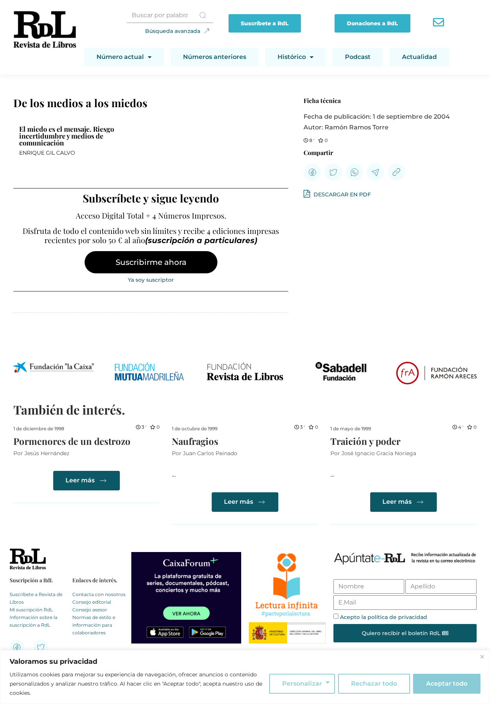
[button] (312, 172)
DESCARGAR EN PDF (341, 194)
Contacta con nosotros (99, 594)
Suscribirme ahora (151, 262)
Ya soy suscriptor (151, 279)
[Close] (482, 656)
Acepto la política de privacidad (383, 617)
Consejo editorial (91, 602)
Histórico (292, 56)
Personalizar (302, 683)
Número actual (120, 56)
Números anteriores (214, 56)
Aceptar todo (446, 683)
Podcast (358, 56)
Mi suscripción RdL (31, 610)
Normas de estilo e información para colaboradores (93, 624)
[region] (245, 677)
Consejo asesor (89, 610)
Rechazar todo (374, 683)
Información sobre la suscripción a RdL (33, 621)
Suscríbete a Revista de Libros (36, 598)
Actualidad (419, 56)
